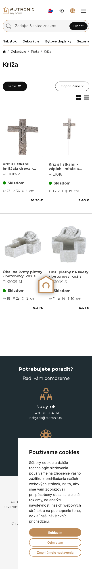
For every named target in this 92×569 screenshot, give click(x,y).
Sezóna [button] (83, 41)
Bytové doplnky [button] (58, 41)
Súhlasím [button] (55, 532)
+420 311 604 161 (46, 413)
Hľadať (78, 26)
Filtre (12, 86)
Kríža (47, 52)
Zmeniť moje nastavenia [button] (55, 552)
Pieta (35, 52)
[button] (50, 10)
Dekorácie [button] (31, 41)
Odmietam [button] (55, 542)
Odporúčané (70, 86)
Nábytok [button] (10, 41)
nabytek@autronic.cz (46, 418)
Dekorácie (18, 52)
